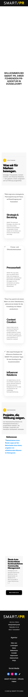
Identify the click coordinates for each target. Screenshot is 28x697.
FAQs (14, 660)
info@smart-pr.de (14, 624)
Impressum (14, 655)
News (14, 648)
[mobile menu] (26, 3)
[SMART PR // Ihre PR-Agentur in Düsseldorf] (14, 3)
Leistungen (14, 645)
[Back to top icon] (24, 688)
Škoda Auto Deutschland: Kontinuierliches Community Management (15, 563)
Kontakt (14, 653)
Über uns (14, 643)
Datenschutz (14, 658)
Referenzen (14, 650)
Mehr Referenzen (14, 592)
